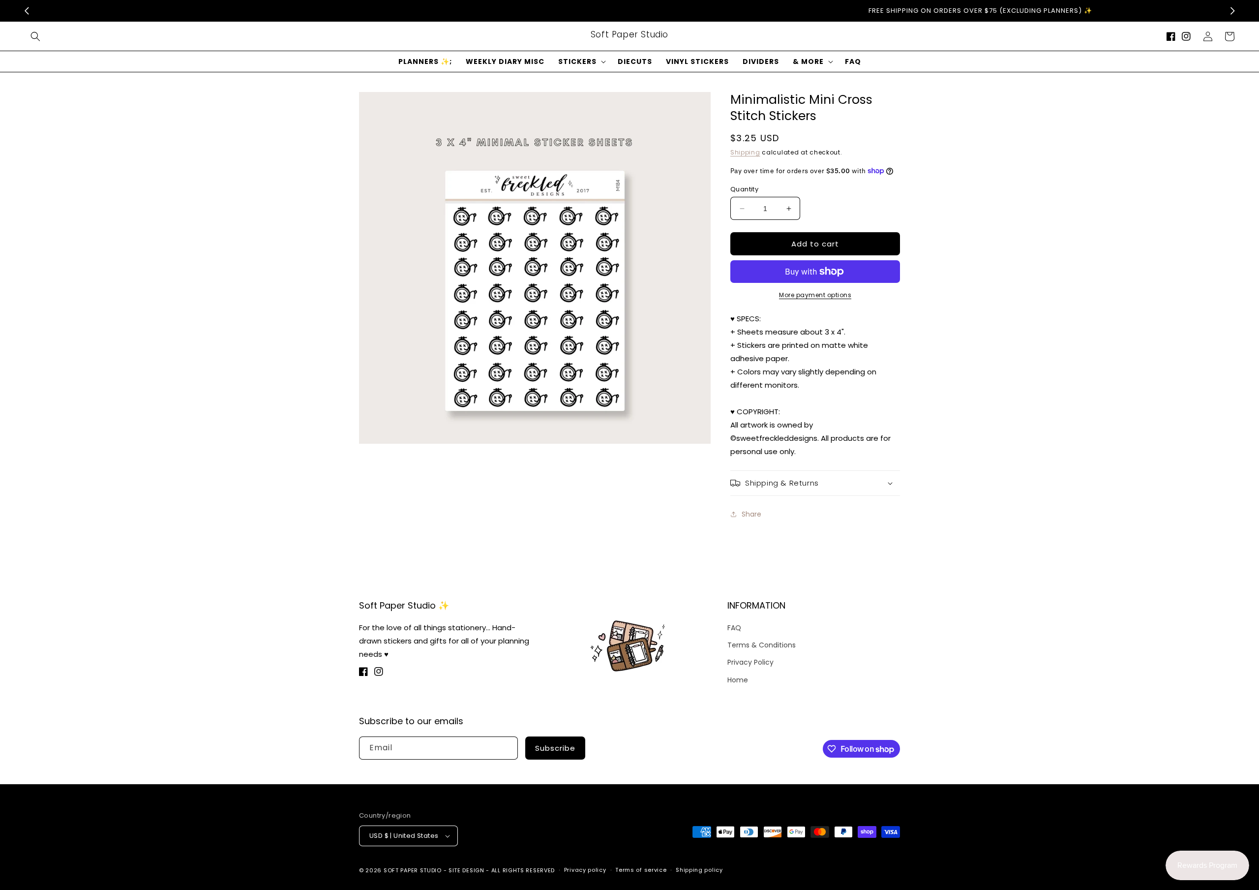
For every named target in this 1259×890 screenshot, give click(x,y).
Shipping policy (699, 870)
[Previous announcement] (26, 11)
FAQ (734, 628)
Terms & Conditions (761, 645)
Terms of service (640, 870)
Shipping (745, 152)
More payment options (815, 295)
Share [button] (751, 514)
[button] (35, 36)
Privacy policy (585, 870)
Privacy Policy (750, 662)
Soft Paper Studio (413, 870)
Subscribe (555, 748)
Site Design (466, 870)
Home (737, 680)
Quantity (744, 189)
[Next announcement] (1232, 11)
